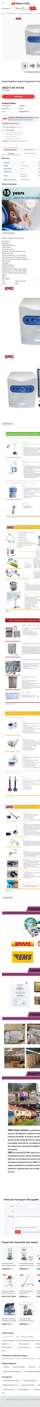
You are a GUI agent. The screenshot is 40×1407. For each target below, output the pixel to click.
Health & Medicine (11, 13)
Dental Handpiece (7, 1347)
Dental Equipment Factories (11, 1380)
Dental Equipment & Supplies (25, 13)
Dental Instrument (24, 1347)
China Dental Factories (29, 1380)
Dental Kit (6, 1367)
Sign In (5, 141)
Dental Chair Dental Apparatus (12, 1371)
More (3, 1393)
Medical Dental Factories (10, 1385)
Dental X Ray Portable (27, 1385)
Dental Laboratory (24, 1344)
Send (17, 1232)
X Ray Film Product (8, 1389)
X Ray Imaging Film (23, 1389)
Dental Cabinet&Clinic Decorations (27, 1340)
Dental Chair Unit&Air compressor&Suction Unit (15, 1340)
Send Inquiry (18, 96)
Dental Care (32, 1367)
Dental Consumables (19, 1367)
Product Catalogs (28, 1337)
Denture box (5, 1344)
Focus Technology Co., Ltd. (23, 1399)
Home (3, 13)
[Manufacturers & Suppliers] (20, 3)
